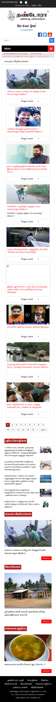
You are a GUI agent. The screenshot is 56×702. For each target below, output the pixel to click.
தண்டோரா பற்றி (16, 680)
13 (23, 430)
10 (8, 430)
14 (28, 430)
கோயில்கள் (26, 684)
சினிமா (44, 680)
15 (33, 430)
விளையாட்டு (10, 684)
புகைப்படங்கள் (20, 687)
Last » (43, 430)
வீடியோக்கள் (37, 687)
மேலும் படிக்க (27, 101)
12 (18, 430)
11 (13, 430)
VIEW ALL (46, 558)
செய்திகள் (32, 680)
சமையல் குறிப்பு (43, 684)
